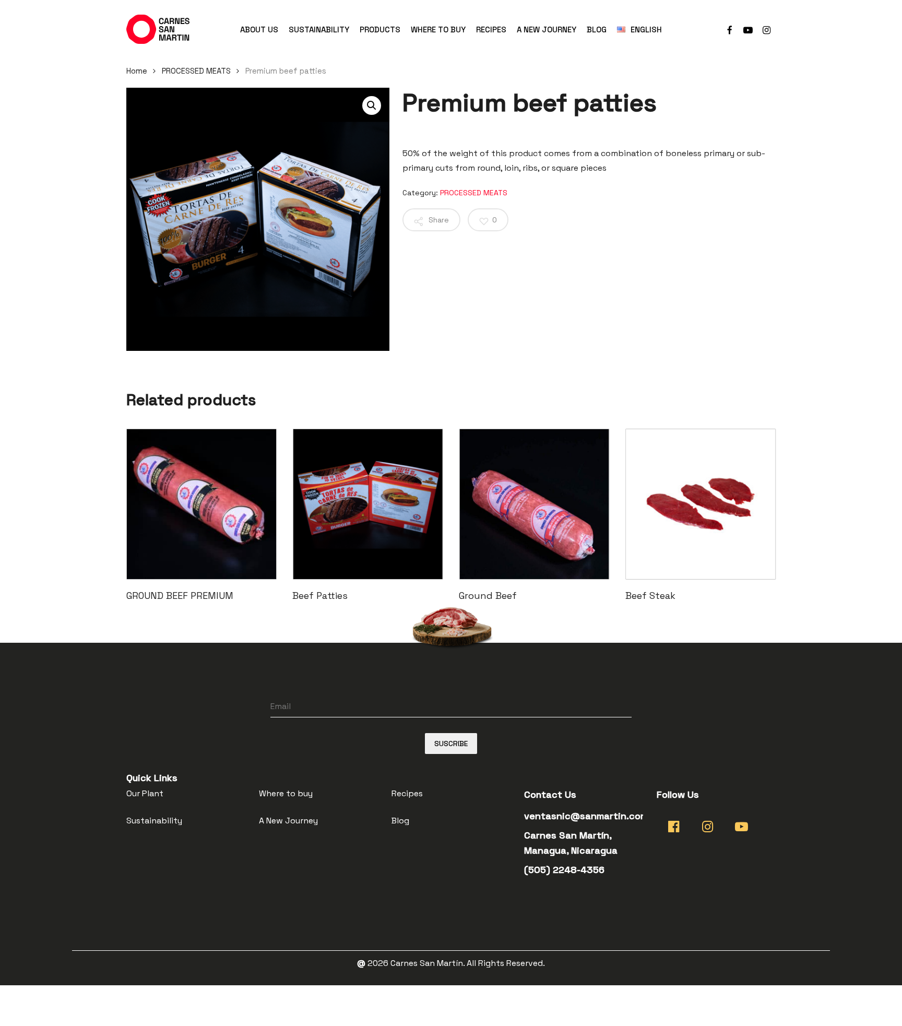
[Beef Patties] (368, 504)
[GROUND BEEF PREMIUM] (202, 504)
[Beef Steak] (701, 504)
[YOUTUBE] (748, 29)
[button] (371, 105)
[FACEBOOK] (729, 29)
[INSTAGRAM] (766, 29)
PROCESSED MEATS (196, 71)
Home (136, 71)
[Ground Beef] (534, 504)
